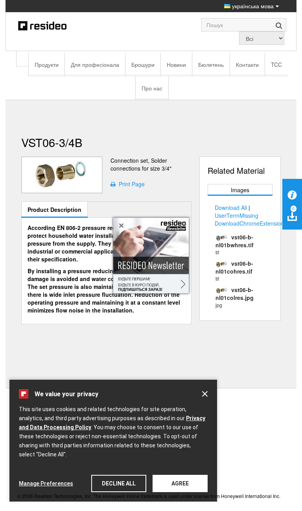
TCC (276, 64)
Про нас (152, 88)
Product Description (54, 209)
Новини (176, 64)
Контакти (247, 64)
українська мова (252, 6)
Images (240, 190)
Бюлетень (211, 64)
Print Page (130, 184)
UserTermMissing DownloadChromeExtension (249, 219)
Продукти (47, 64)
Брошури (143, 64)
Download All (231, 207)
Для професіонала (95, 64)
